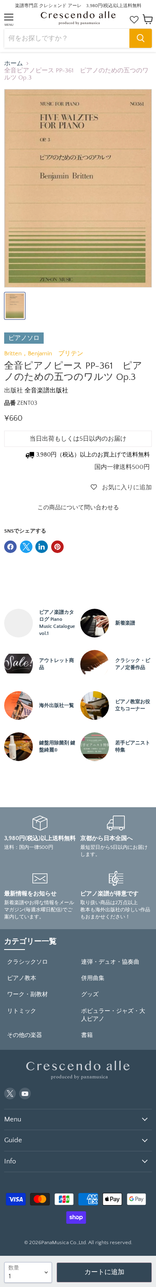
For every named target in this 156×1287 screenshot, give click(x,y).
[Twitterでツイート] (26, 547)
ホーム (13, 63)
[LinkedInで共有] (41, 547)
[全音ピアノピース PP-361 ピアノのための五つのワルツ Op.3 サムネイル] (15, 306)
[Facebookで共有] (10, 547)
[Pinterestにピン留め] (57, 547)
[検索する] (140, 38)
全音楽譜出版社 (46, 390)
